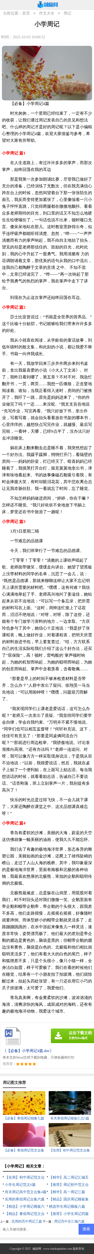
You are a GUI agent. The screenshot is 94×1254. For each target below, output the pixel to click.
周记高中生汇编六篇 (69, 1221)
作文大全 (46, 13)
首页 (26, 13)
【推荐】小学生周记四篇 (69, 1214)
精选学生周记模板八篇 (67, 1206)
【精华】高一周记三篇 (67, 1192)
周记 (67, 13)
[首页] (48, 4)
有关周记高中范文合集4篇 (26, 1192)
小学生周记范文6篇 (20, 1185)
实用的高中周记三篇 (27, 1221)
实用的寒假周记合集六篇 (25, 1199)
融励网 (37, 1248)
